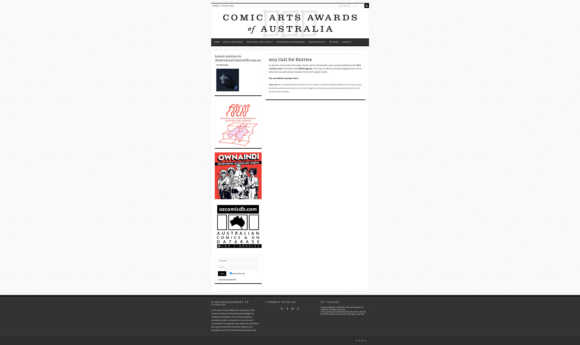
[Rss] (340, 6)
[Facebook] (343, 6)
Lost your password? (227, 279)
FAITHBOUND (222, 65)
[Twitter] (345, 6)
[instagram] (348, 6)
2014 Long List (305, 68)
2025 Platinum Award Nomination (290, 42)
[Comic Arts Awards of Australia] (290, 23)
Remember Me (238, 273)
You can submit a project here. (284, 78)
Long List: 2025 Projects (233, 42)
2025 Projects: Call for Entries (258, 42)
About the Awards (316, 42)
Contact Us (346, 42)
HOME (216, 42)
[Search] (366, 5)
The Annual (333, 42)
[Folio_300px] (238, 124)
